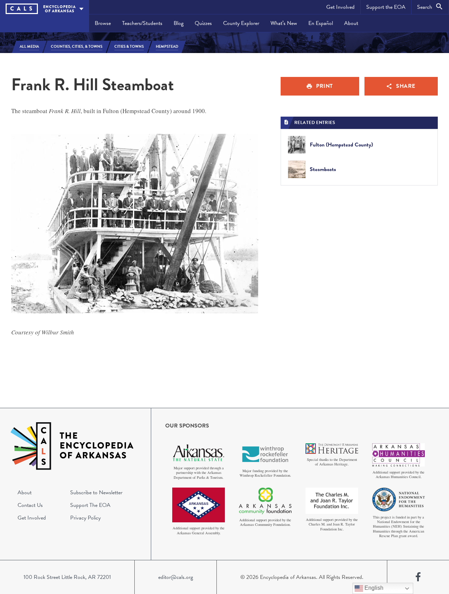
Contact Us (30, 505)
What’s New (283, 23)
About (351, 23)
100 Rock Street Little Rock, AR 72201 (67, 577)
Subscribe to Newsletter (96, 492)
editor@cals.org (175, 577)
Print (324, 86)
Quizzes (203, 23)
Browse (103, 23)
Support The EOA (90, 505)
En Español (320, 23)
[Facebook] (418, 577)
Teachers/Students (142, 23)
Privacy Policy (85, 518)
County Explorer (241, 23)
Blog (178, 23)
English (373, 588)
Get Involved (340, 7)
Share (405, 86)
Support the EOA (386, 7)
